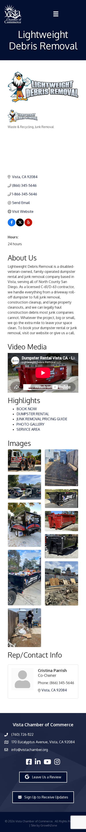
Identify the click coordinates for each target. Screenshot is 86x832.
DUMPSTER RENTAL (33, 414)
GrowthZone (48, 825)
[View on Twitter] (20, 225)
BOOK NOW (27, 409)
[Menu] (55, 13)
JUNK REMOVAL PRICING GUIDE (42, 419)
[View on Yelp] (28, 225)
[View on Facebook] (11, 225)
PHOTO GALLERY (30, 424)
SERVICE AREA (28, 429)
